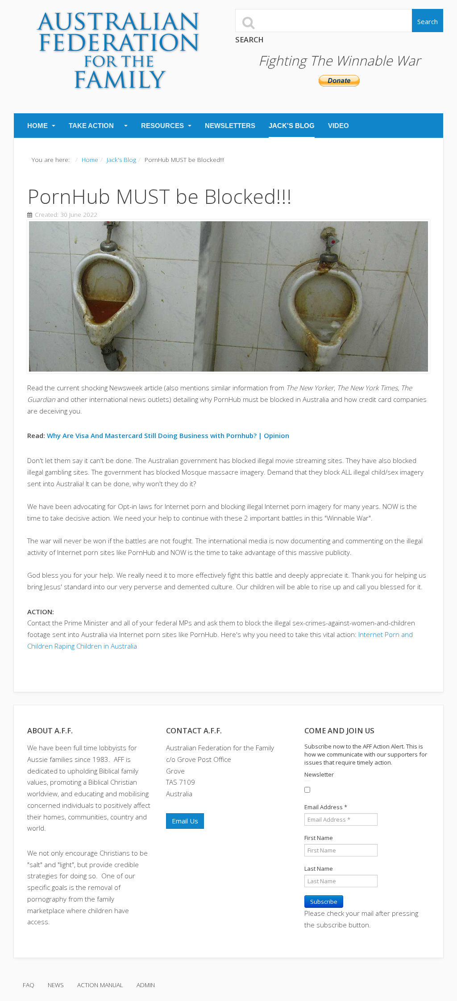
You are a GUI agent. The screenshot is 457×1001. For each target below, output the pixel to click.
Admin (146, 985)
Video (338, 125)
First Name (318, 838)
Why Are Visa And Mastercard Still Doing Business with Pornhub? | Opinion (168, 435)
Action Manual (100, 985)
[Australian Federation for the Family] (118, 51)
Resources (163, 125)
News (56, 985)
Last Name (318, 868)
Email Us (185, 820)
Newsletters (230, 125)
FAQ (28, 985)
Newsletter (319, 774)
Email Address (325, 807)
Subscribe (323, 902)
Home (38, 125)
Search (427, 21)
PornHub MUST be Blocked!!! (159, 196)
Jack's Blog (292, 125)
